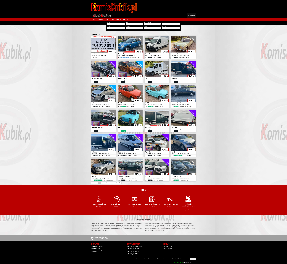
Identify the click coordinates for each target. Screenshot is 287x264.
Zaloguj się (192, 15)
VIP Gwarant (118, 19)
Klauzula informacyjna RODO (99, 250)
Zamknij (193, 258)
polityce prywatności (185, 258)
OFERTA (93, 19)
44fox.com (194, 262)
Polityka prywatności (97, 247)
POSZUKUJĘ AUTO (101, 19)
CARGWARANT (125, 19)
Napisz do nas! (181, 262)
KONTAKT (112, 19)
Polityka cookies (95, 248)
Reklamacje (94, 251)
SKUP (107, 19)
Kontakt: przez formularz (170, 250)
